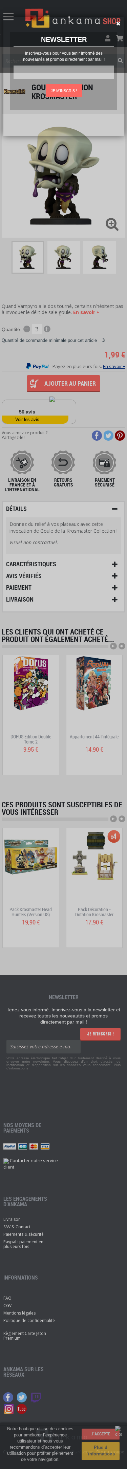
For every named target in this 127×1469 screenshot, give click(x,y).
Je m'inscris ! (64, 91)
